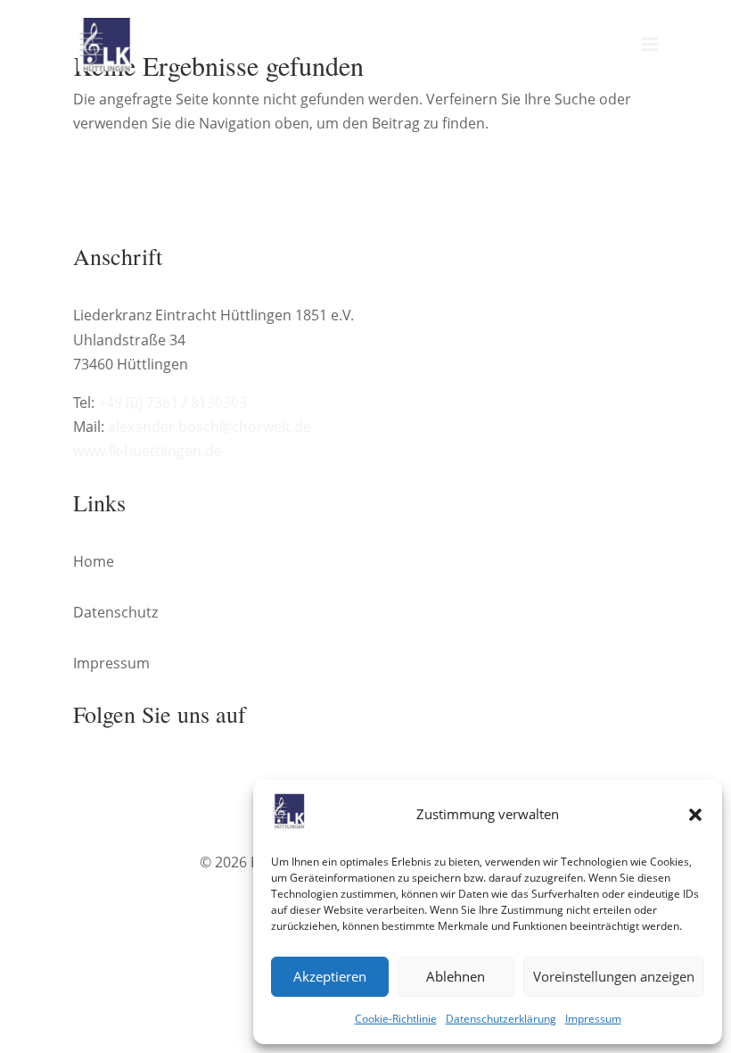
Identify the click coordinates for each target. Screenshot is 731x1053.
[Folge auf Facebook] (87, 775)
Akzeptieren (329, 976)
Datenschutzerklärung (501, 1018)
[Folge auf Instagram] (123, 775)
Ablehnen (455, 976)
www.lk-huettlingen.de (147, 450)
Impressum (593, 1018)
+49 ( (172, 402)
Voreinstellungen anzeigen (613, 976)
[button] (695, 815)
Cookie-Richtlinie (396, 1018)
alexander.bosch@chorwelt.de (209, 426)
